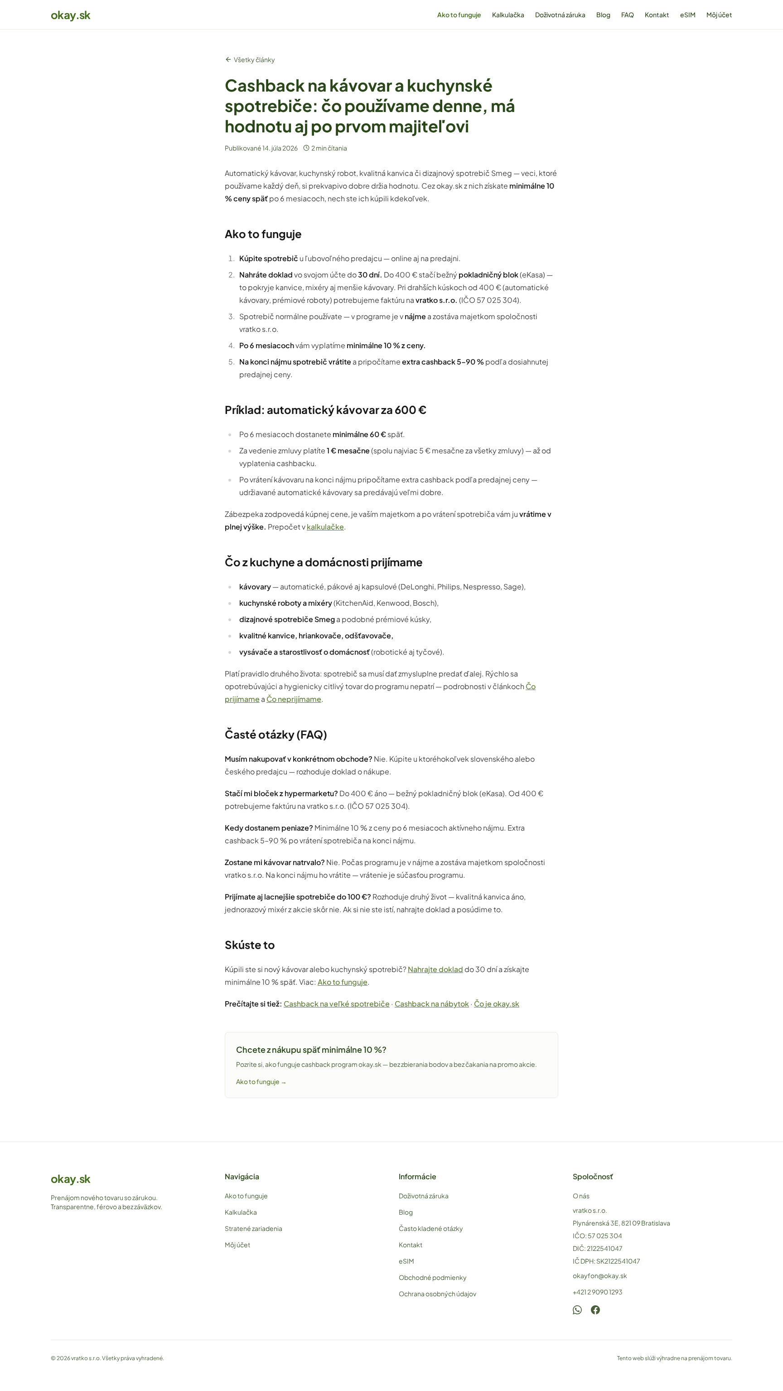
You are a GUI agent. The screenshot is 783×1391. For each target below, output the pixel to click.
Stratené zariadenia (253, 1228)
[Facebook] (595, 1310)
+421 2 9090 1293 (598, 1292)
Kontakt (657, 14)
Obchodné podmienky (433, 1277)
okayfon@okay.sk (600, 1275)
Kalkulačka (508, 14)
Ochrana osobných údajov (437, 1293)
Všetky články (254, 59)
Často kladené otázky (431, 1228)
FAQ (627, 14)
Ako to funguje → (261, 1081)
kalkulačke (325, 526)
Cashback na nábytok (432, 1003)
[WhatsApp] (577, 1310)
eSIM (688, 14)
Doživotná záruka (560, 14)
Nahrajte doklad (435, 969)
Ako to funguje (459, 14)
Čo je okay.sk (496, 1003)
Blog (603, 14)
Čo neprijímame (293, 699)
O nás (581, 1196)
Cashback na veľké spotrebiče (337, 1003)
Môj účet (719, 14)
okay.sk (71, 14)
